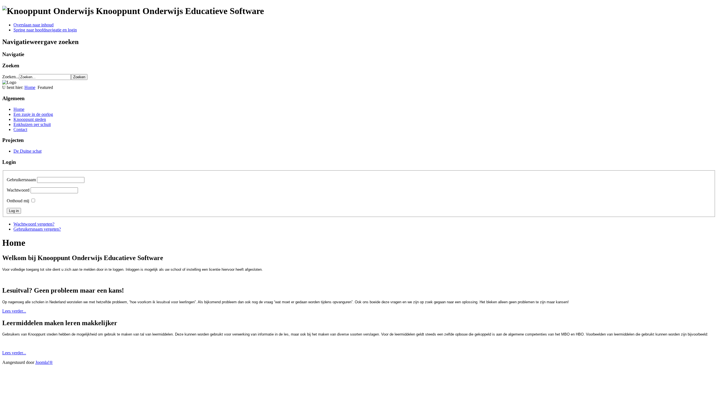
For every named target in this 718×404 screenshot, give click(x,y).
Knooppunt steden (29, 119)
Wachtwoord (18, 190)
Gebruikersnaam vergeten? (37, 229)
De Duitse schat (27, 151)
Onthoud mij (18, 200)
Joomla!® (44, 362)
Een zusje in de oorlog (33, 114)
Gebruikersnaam (21, 179)
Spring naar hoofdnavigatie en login (45, 29)
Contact (20, 129)
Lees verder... (14, 311)
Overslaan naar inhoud (33, 24)
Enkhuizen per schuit (32, 124)
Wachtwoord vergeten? (33, 224)
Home (29, 87)
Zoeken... (10, 76)
